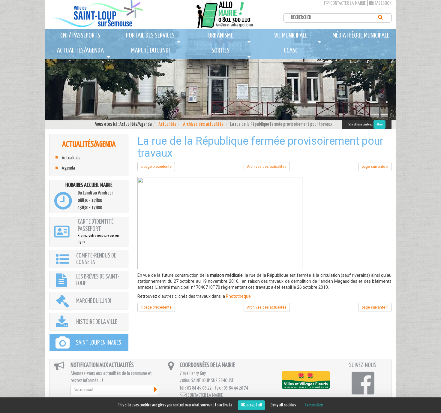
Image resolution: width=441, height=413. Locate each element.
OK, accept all (251, 405)
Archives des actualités (203, 124)
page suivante (374, 166)
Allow (379, 124)
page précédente (157, 166)
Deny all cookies (283, 405)
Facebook (383, 3)
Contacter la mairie (347, 3)
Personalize (314, 405)
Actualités (167, 124)
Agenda (68, 168)
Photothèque (238, 296)
